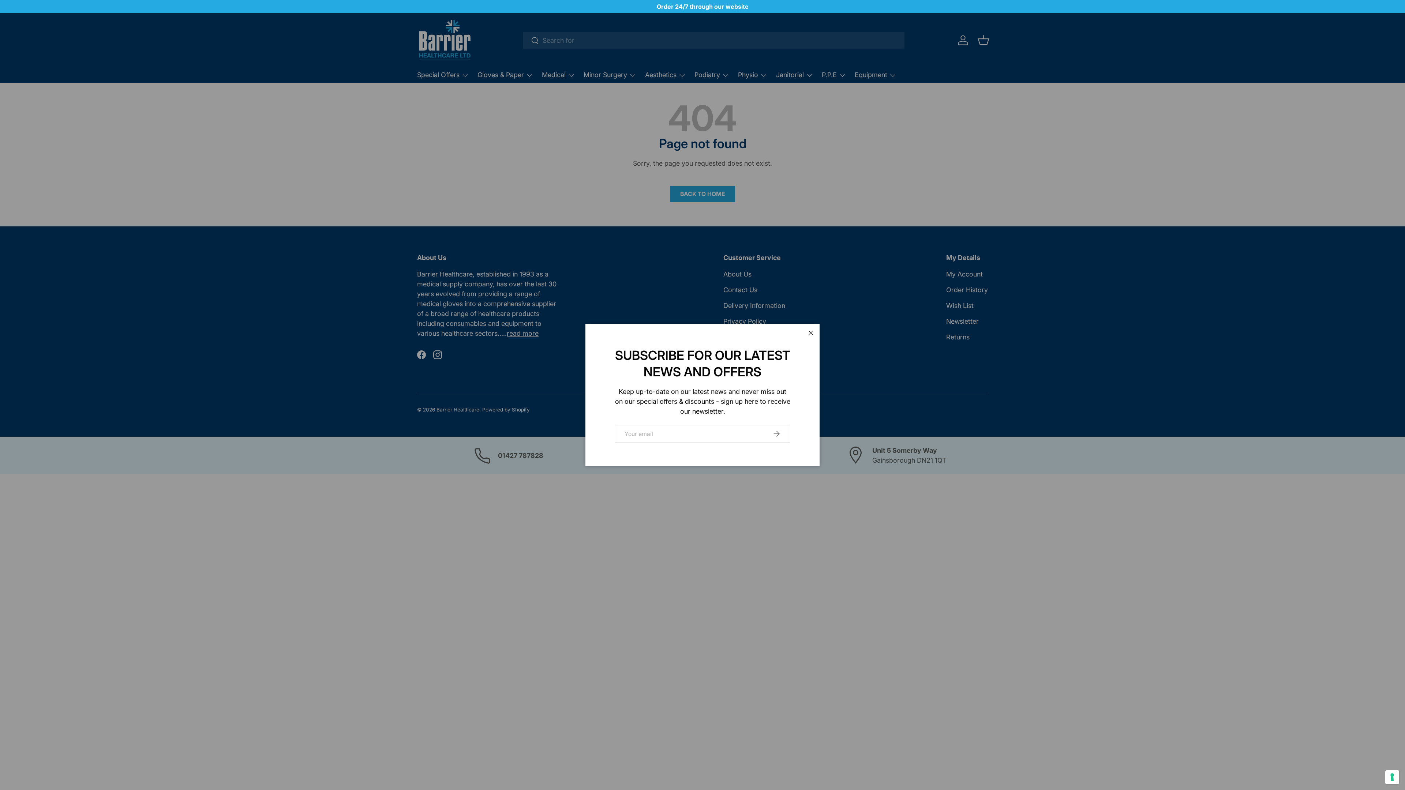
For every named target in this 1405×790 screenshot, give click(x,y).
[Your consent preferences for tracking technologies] (1392, 777)
